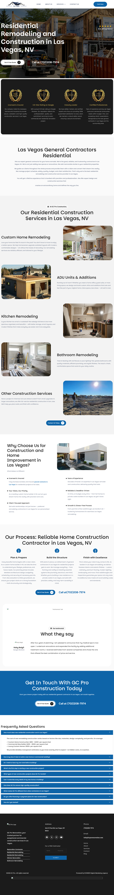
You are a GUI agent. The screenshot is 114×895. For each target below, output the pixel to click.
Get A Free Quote (10, 62)
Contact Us (74, 4)
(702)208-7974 (89, 828)
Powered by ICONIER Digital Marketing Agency (92, 873)
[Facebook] (47, 837)
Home (39, 4)
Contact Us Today (54, 423)
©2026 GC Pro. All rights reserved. (17, 873)
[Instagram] (56, 837)
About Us (48, 4)
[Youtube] (61, 837)
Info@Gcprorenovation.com (93, 838)
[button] (57, 732)
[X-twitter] (51, 837)
